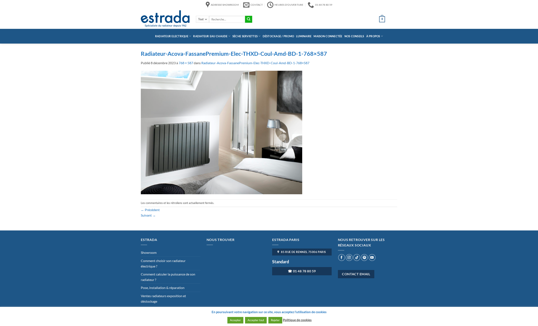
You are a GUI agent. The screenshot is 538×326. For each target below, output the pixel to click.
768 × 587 (186, 63)
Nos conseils (354, 36)
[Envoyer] (248, 19)
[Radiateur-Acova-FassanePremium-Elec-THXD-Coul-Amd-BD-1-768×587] (221, 132)
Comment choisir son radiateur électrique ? (163, 263)
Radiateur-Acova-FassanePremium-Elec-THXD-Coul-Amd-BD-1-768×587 (255, 63)
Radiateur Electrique (171, 36)
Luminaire (303, 36)
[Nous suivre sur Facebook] (341, 257)
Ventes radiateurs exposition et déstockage (163, 298)
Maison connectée (328, 36)
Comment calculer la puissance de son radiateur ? (168, 277)
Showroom (149, 252)
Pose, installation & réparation (163, 288)
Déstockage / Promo (278, 36)
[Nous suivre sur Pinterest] (364, 257)
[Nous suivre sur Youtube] (372, 257)
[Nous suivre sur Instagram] (349, 257)
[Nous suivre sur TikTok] (356, 257)
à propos (373, 36)
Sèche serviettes (245, 36)
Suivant (148, 215)
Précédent (150, 210)
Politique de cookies (297, 320)
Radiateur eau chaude (210, 36)
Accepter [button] (235, 320)
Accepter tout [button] (256, 320)
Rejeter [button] (275, 320)
